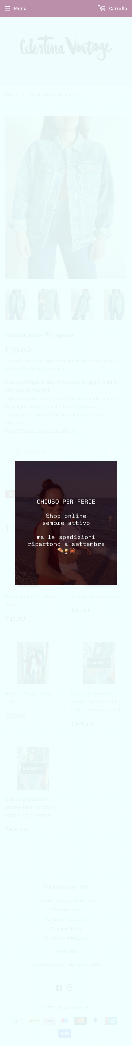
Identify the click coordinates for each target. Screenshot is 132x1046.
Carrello (117, 8)
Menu (20, 8)
